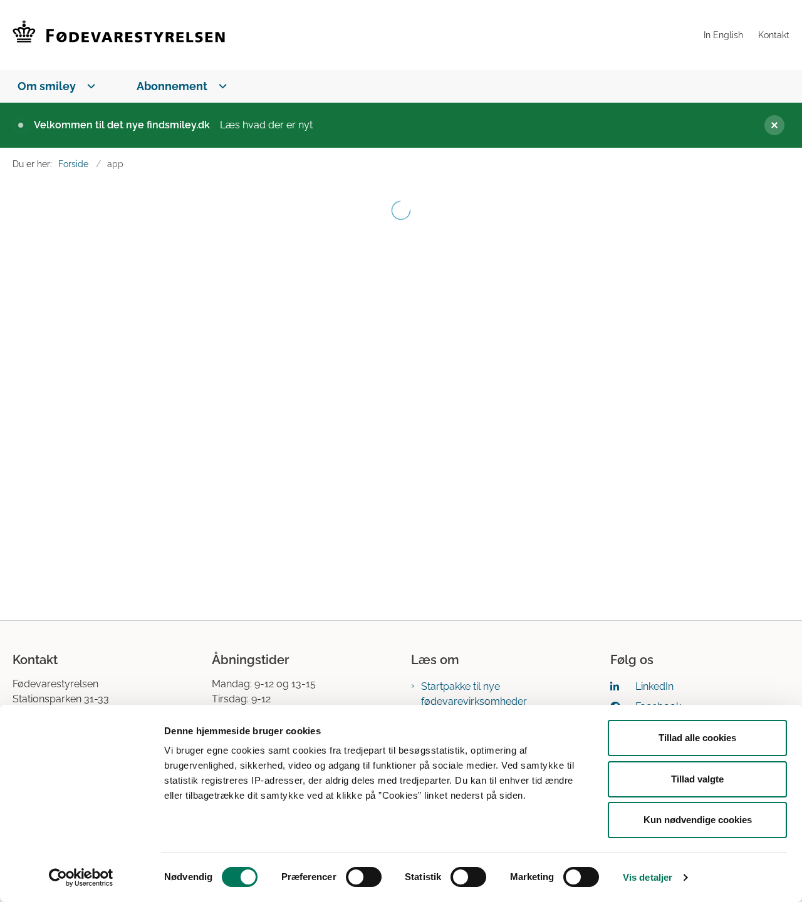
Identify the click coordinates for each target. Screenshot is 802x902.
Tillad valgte (697, 779)
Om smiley (47, 86)
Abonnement (172, 86)
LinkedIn (654, 686)
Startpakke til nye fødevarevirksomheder (474, 693)
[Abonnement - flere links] (220, 86)
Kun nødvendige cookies (697, 819)
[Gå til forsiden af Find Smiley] (354, 35)
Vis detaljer (647, 877)
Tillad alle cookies (697, 737)
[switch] (364, 877)
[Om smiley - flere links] (89, 86)
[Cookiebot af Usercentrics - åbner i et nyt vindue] (81, 877)
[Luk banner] (769, 125)
